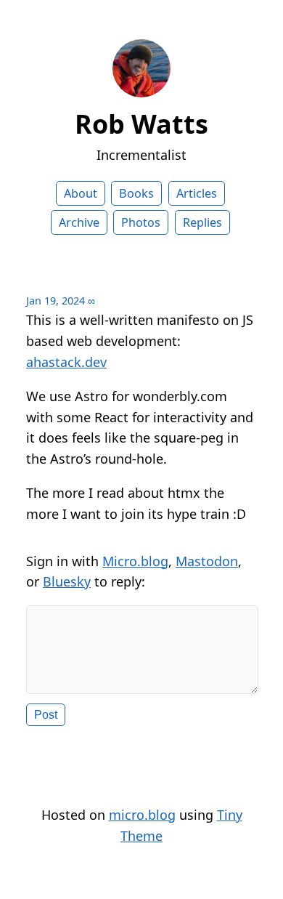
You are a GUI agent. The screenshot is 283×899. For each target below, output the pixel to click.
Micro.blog (135, 561)
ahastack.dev (66, 362)
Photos (140, 222)
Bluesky (67, 581)
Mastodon (207, 561)
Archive (79, 222)
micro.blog (142, 814)
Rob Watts (141, 124)
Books (136, 193)
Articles (196, 193)
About (80, 193)
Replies (202, 222)
